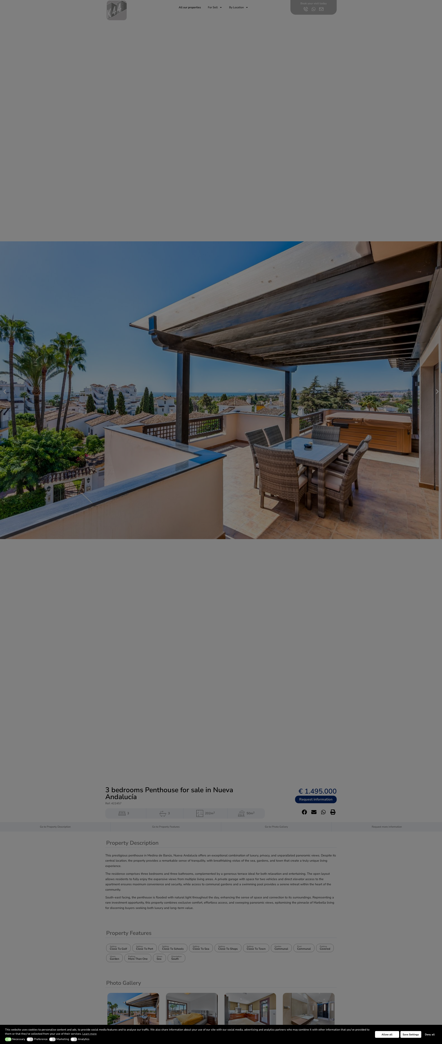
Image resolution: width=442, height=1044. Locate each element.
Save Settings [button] (411, 1034)
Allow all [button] (387, 1034)
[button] (8, 1039)
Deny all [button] (430, 1034)
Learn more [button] (89, 1034)
